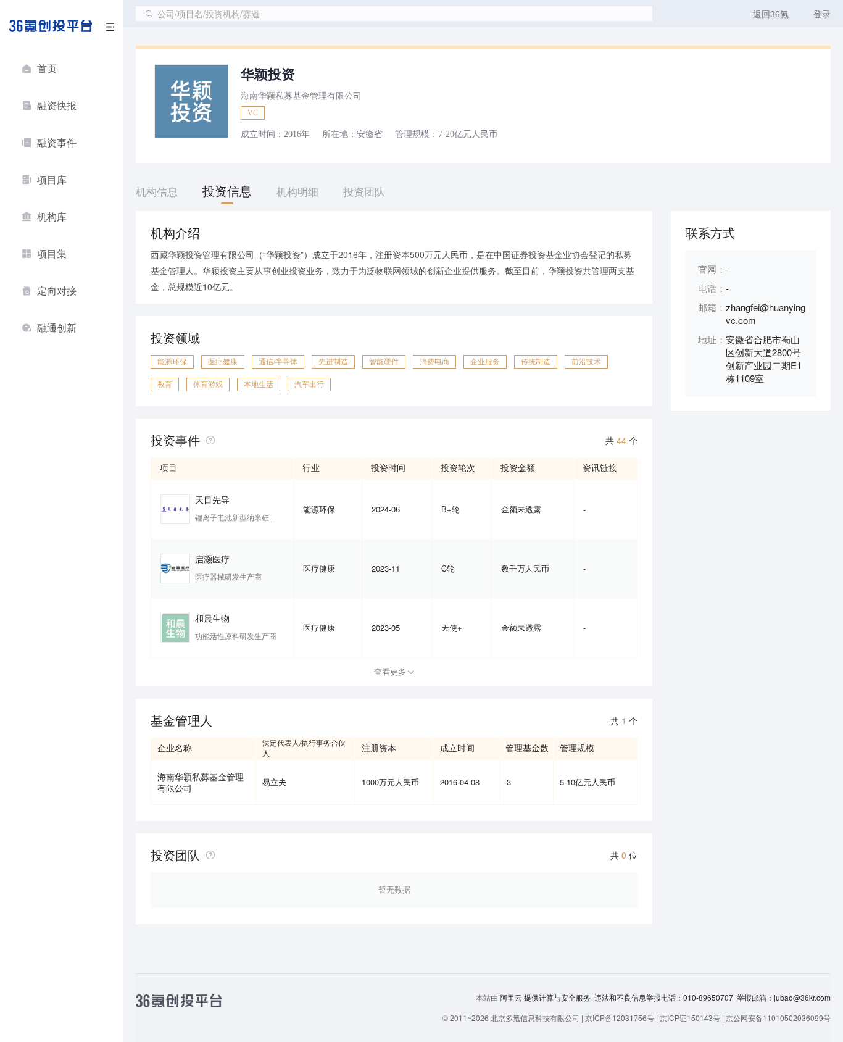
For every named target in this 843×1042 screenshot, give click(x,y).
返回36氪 (771, 13)
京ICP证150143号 (690, 1017)
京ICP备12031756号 (619, 1017)
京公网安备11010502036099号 (778, 1017)
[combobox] (394, 13)
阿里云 (512, 997)
